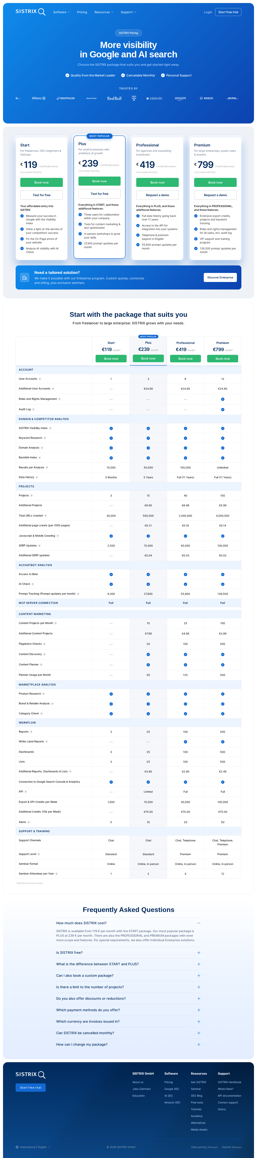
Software (59, 12)
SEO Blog (196, 1095)
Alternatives (198, 1122)
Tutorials (196, 1109)
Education (138, 1095)
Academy (197, 1116)
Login (208, 12)
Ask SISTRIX (198, 1082)
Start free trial (228, 12)
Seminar (196, 1088)
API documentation (229, 1095)
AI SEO (168, 1095)
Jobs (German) (141, 1088)
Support (127, 12)
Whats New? (225, 1088)
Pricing (82, 12)
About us (137, 1082)
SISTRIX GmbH (143, 1073)
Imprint (231, 1147)
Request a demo (157, 195)
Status (222, 1109)
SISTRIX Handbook (229, 1082)
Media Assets (199, 1129)
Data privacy (204, 1147)
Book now (41, 182)
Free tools (197, 1102)
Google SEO (171, 1088)
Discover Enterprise (220, 277)
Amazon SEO (172, 1102)
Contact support (228, 1102)
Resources (102, 12)
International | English (33, 1147)
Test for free (41, 195)
